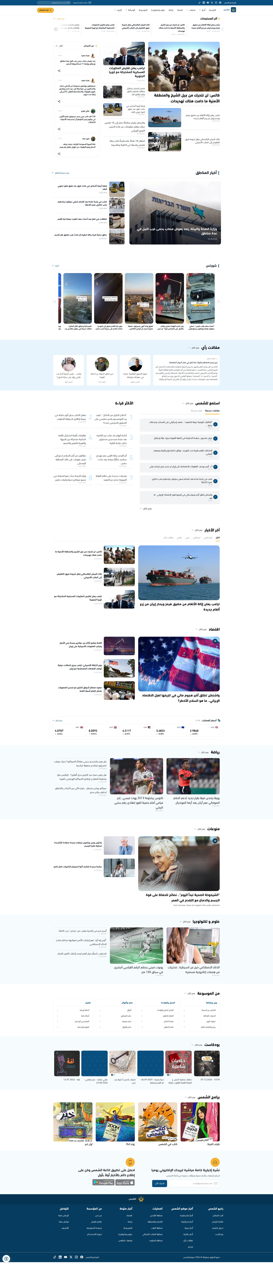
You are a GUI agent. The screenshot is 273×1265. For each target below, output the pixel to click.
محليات (192, 10)
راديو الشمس (215, 1209)
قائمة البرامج (217, 1221)
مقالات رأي (188, 1240)
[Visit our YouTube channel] (208, 3)
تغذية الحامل (168, 1021)
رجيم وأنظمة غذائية (208, 1027)
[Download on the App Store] (125, 1182)
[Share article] (59, 71)
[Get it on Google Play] (103, 1182)
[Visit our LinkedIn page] (204, 3)
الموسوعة (143, 10)
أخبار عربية (189, 1228)
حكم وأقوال (126, 1027)
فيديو (190, 1247)
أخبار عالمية (188, 1234)
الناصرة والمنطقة (155, 1221)
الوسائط (131, 10)
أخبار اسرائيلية (187, 1221)
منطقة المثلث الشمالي (152, 1234)
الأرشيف (65, 1228)
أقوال (129, 1010)
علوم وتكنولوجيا (158, 10)
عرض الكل (61, 18)
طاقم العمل (96, 1221)
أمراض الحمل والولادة (165, 1010)
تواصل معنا (64, 1221)
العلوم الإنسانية (83, 1027)
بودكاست (219, 1234)
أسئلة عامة (85, 1016)
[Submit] (56, 30)
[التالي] (54, 301)
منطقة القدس (156, 1215)
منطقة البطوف (156, 1240)
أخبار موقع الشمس (182, 1209)
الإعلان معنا (63, 1215)
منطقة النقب (157, 1228)
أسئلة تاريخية (84, 1010)
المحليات (158, 1209)
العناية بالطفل (168, 1016)
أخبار (203, 10)
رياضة (171, 10)
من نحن (98, 1215)
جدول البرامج (217, 1228)
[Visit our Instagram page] (216, 3)
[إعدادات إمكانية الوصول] (6, 1258)
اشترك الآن (159, 1183)
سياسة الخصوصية (94, 1228)
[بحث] (68, 3)
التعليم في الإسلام (82, 1021)
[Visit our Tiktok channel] (199, 3)
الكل (61, 45)
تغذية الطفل (168, 1027)
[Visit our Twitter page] (212, 3)
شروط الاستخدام (94, 1234)
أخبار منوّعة (126, 1209)
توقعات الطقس (125, 1240)
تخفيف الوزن (211, 1021)
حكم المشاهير (126, 1016)
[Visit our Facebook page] (220, 3)
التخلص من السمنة (209, 1010)
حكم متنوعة (126, 1021)
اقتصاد (180, 10)
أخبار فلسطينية (186, 1215)
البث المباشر (43, 10)
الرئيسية (212, 10)
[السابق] (218, 301)
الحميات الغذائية (209, 1016)
